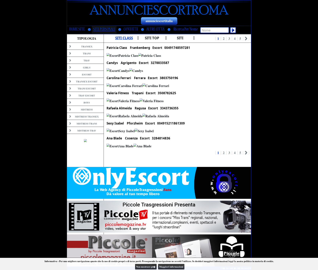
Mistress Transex (87, 116)
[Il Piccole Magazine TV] (159, 217)
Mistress (87, 109)
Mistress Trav (86, 130)
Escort (87, 74)
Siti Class (124, 38)
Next (246, 38)
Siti (180, 38)
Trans (87, 53)
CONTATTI (130, 29)
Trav (87, 60)
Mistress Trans (87, 123)
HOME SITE (77, 29)
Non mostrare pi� (146, 266)
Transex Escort (87, 81)
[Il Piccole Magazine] (159, 250)
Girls (86, 67)
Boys (87, 102)
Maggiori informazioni (171, 266)
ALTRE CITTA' (155, 29)
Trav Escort (86, 95)
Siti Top (152, 38)
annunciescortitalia (159, 20)
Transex (86, 46)
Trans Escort (87, 88)
